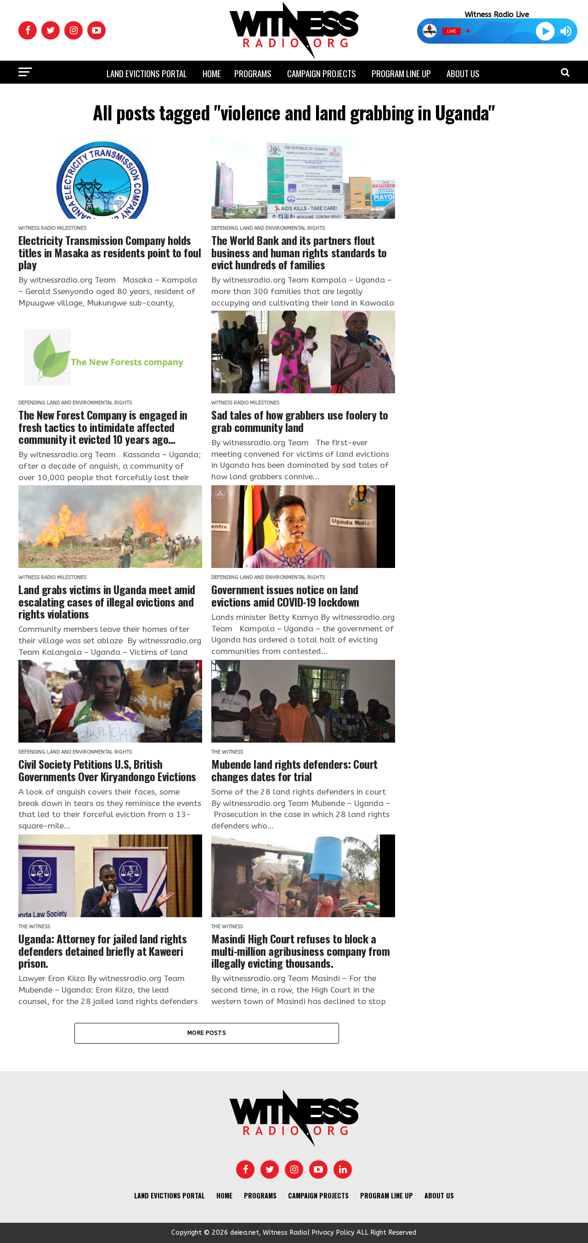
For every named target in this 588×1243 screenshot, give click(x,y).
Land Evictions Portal (147, 73)
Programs (252, 73)
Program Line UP (401, 73)
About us (463, 73)
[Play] (545, 31)
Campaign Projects (321, 73)
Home (212, 73)
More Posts (206, 1032)
